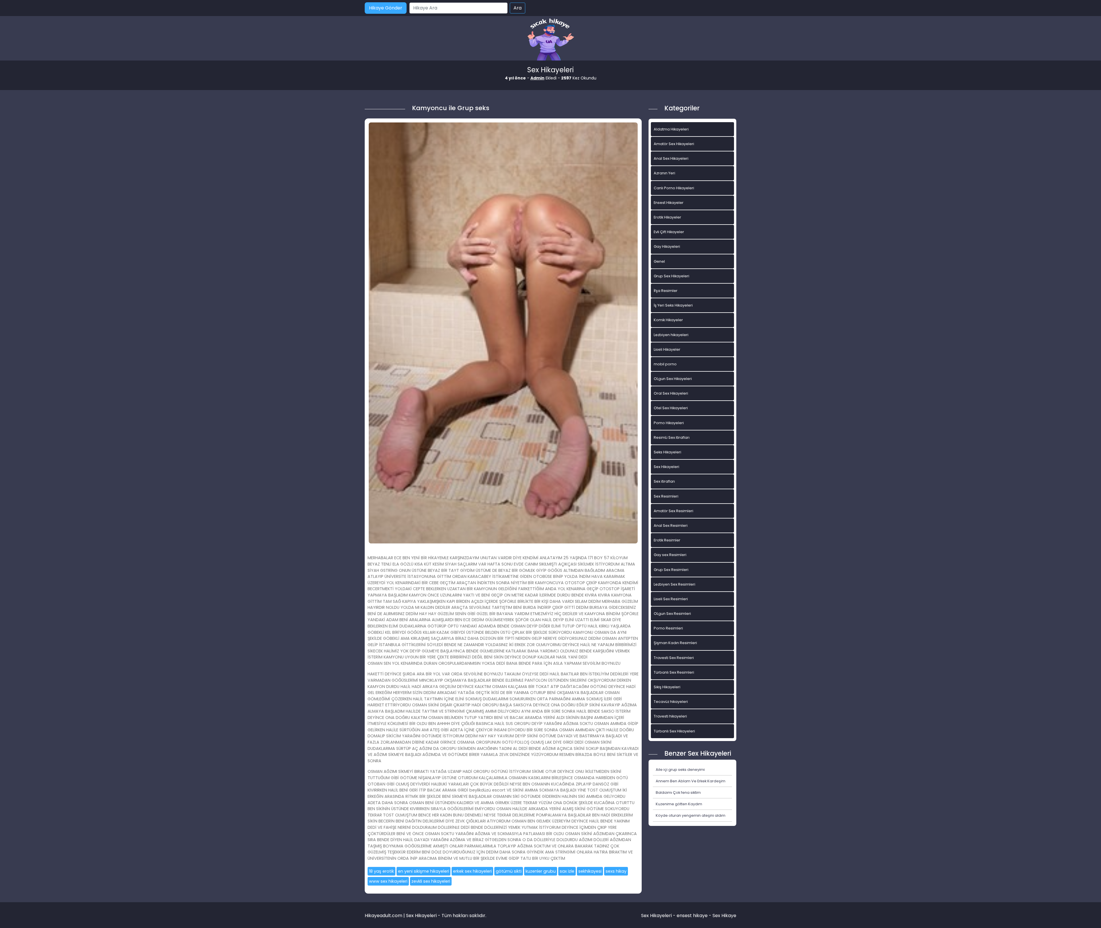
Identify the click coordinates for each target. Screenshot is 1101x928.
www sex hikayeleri (388, 881)
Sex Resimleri (666, 496)
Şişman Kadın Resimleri (675, 642)
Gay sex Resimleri (670, 554)
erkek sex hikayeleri (472, 871)
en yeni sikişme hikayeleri (423, 871)
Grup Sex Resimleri (671, 569)
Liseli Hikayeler (667, 349)
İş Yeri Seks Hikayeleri (673, 305)
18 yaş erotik (381, 871)
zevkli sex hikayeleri (430, 881)
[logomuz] (550, 40)
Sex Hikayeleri (666, 466)
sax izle (567, 871)
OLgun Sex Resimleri (672, 613)
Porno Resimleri (668, 628)
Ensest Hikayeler (669, 202)
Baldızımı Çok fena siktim (678, 792)
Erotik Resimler (667, 540)
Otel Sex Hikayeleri (671, 407)
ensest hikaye (692, 915)
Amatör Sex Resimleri (673, 510)
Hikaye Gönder (385, 8)
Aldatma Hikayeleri (671, 129)
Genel (659, 261)
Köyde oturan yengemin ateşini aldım (690, 815)
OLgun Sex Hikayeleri (673, 378)
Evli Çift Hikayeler (669, 231)
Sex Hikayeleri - (659, 915)
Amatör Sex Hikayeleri (674, 143)
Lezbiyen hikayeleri (671, 334)
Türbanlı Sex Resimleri (674, 672)
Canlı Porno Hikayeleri (674, 188)
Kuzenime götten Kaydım (679, 804)
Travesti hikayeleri (670, 716)
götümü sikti (509, 871)
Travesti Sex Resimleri (674, 657)
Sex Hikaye (724, 915)
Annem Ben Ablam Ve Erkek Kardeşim (690, 781)
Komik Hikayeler (668, 319)
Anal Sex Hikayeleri (671, 158)
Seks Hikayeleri (667, 452)
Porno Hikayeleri (669, 422)
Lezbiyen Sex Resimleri (674, 584)
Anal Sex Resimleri (671, 525)
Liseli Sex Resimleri (671, 598)
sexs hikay (616, 871)
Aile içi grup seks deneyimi (680, 769)
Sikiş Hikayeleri (667, 687)
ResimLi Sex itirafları (672, 437)
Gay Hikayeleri (667, 246)
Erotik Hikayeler (667, 217)
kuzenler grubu (541, 871)
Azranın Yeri (664, 173)
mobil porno (665, 364)
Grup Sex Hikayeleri (671, 276)
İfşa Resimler (666, 290)
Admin (537, 78)
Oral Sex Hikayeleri (671, 393)
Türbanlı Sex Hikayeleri (674, 731)
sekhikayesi (590, 871)
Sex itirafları (664, 481)
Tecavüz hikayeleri (671, 701)
